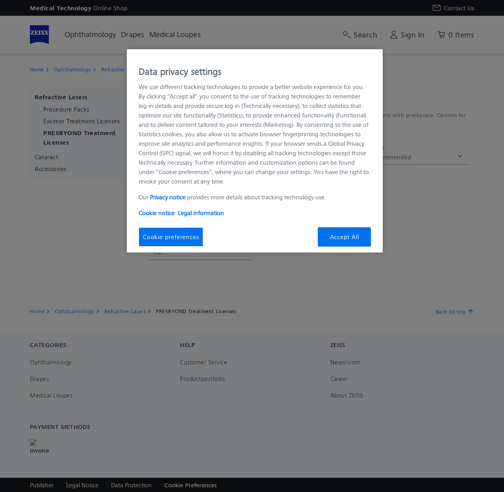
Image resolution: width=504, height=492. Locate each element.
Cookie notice (156, 212)
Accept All (344, 236)
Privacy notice (167, 197)
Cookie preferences (171, 236)
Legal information (201, 212)
